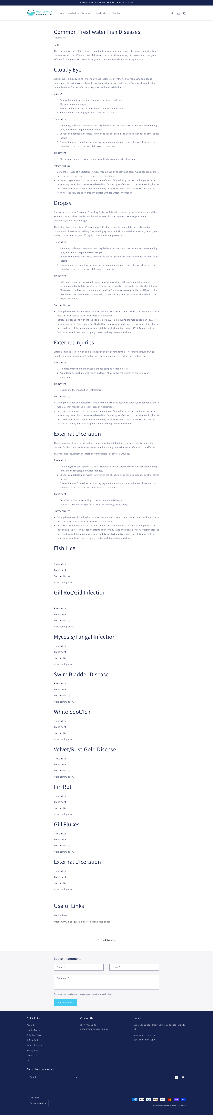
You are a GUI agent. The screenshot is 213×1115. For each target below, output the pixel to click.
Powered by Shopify (179, 1105)
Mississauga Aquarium (164, 1105)
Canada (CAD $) (36, 1103)
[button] (73, 13)
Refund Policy (33, 1040)
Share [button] (60, 45)
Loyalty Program (34, 1030)
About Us (31, 1025)
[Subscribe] (75, 1077)
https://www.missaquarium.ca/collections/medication (82, 921)
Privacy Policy (33, 1050)
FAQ (28, 1060)
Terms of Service (34, 1045)
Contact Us (32, 1055)
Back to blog (108, 940)
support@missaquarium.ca (94, 1028)
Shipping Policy (34, 1035)
